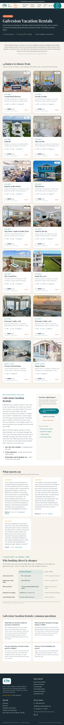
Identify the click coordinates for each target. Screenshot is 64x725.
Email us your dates (49, 416)
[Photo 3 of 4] (17, 91)
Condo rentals (44, 434)
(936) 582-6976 (40, 703)
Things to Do (39, 5)
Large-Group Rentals (39, 691)
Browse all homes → (49, 420)
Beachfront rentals (45, 431)
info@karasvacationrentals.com (42, 706)
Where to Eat (32, 5)
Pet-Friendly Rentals (39, 689)
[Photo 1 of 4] (15, 91)
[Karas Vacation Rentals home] (5, 6)
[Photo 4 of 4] (19, 91)
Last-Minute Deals (16, 5)
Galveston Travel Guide (9, 708)
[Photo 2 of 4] (16, 91)
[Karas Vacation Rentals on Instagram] (49, 5)
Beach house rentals (46, 429)
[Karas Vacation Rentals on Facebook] (51, 5)
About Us (45, 5)
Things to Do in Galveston (10, 710)
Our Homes (10, 5)
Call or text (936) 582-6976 (49, 411)
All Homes (5, 703)
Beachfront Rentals (39, 684)
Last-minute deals (45, 437)
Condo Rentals (38, 686)
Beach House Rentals (39, 682)
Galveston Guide (26, 5)
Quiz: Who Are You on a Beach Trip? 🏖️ (13, 712)
